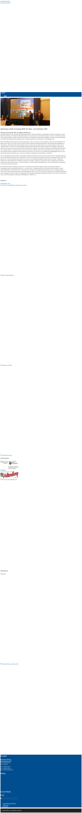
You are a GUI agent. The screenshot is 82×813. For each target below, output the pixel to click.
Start (5, 95)
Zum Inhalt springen (5, 1)
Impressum (5, 806)
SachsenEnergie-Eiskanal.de (9, 803)
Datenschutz (6, 805)
